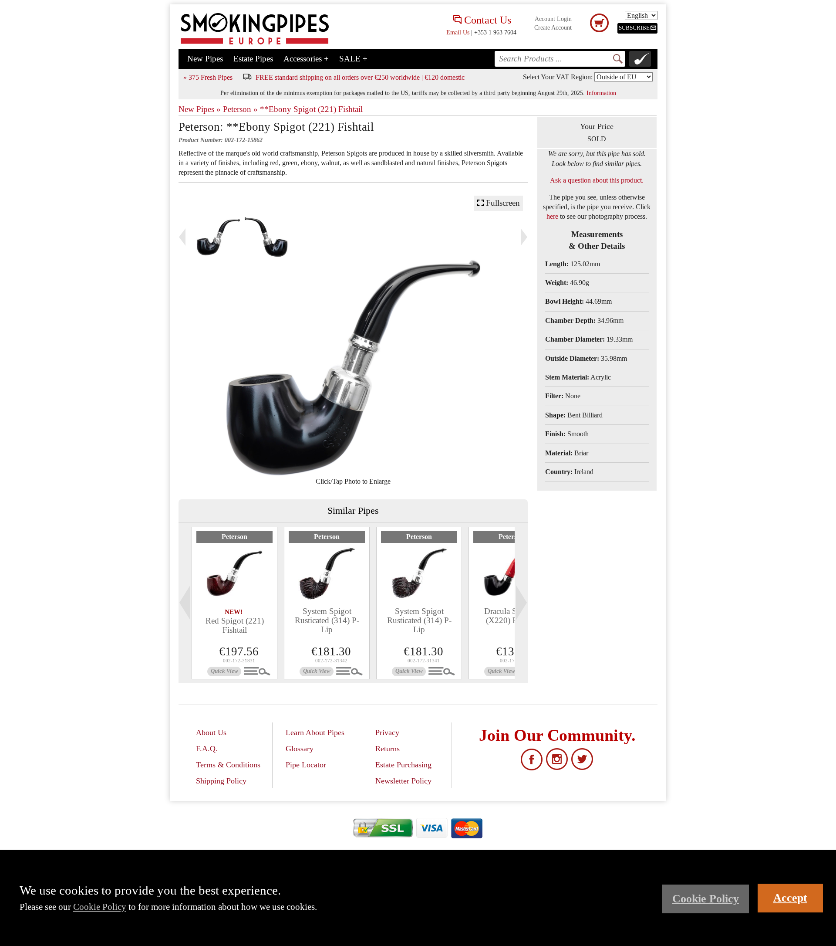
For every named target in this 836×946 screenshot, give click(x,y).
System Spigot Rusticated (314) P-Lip (327, 620)
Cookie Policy (99, 907)
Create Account (553, 27)
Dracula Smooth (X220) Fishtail (511, 616)
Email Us (457, 32)
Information (601, 92)
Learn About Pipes (315, 732)
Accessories (306, 58)
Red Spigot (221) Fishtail (235, 625)
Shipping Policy (221, 780)
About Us (211, 732)
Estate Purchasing (403, 764)
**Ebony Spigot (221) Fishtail (311, 109)
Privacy (387, 732)
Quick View (224, 671)
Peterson (234, 536)
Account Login (553, 19)
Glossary (300, 748)
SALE (353, 58)
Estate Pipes (253, 58)
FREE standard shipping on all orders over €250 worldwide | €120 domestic (360, 77)
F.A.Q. (207, 748)
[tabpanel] (234, 603)
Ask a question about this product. (597, 180)
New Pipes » (200, 109)
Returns (387, 748)
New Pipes (205, 58)
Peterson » (240, 109)
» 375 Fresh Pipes (208, 77)
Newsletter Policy (403, 780)
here (552, 216)
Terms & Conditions (228, 764)
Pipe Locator (306, 764)
